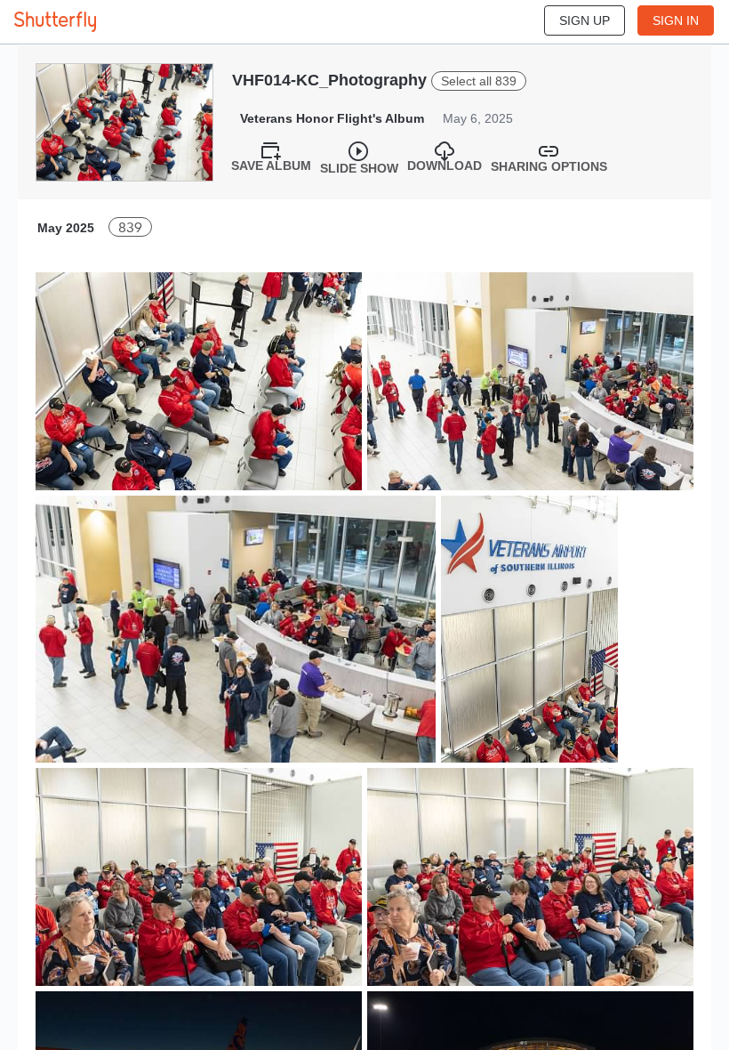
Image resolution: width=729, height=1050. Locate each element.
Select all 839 (479, 81)
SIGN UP (584, 20)
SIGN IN (676, 20)
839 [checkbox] (130, 227)
